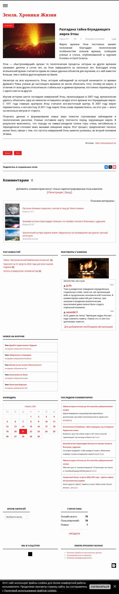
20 (15, 431)
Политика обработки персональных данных (84, 552)
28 (23, 436)
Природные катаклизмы (94, 39)
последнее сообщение (13, 349)
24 (46, 431)
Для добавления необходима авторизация (88, 326)
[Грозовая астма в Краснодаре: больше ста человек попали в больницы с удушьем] (12, 227)
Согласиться (100, 587)
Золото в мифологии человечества (20, 271)
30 (38, 436)
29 (31, 436)
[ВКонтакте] (106, 167)
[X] (110, 167)
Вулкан (7, 153)
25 (54, 431)
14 (23, 426)
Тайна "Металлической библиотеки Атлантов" (26, 260)
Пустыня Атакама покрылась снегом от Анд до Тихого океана (53, 208)
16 (38, 426)
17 (46, 426)
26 (7, 436)
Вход (68, 192)
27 (15, 436)
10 (46, 421)
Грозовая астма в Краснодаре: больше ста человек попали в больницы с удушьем (63, 221)
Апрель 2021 (30, 406)
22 (31, 431)
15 (31, 426)
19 (7, 431)
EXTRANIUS (67, 420)
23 (38, 431)
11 (54, 421)
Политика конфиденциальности (79, 558)
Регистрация (55, 192)
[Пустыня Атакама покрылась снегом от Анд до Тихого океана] (12, 214)
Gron (97, 437)
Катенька (27, 349)
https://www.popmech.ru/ (105, 143)
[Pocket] (114, 167)
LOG (25, 388)
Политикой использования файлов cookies (30, 590)
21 (23, 431)
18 (54, 426)
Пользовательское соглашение (79, 555)
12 (7, 426)
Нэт (25, 368)
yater (26, 378)
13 (15, 426)
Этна (18, 153)
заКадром (74, 533)
